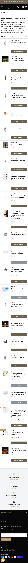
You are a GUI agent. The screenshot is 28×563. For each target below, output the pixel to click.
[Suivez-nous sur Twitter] (5, 550)
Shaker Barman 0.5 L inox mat (18, 129)
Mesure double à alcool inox (18, 160)
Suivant (23, 466)
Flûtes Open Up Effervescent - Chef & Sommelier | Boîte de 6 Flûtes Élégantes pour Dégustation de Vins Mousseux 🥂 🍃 (18, 413)
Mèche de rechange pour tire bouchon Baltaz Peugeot (18, 196)
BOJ (12, 75)
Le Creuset (14, 142)
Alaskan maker (15, 56)
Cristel (13, 355)
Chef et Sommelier (16, 211)
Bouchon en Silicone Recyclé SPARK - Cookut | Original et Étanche (18, 178)
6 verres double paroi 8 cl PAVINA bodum (17, 433)
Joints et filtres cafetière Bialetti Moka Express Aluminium (17, 306)
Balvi (12, 371)
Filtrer (4, 36)
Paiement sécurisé (14, 479)
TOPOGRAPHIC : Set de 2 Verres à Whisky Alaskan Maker (17, 60)
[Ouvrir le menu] (2, 6)
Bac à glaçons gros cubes (17, 288)
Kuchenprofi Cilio (16, 40)
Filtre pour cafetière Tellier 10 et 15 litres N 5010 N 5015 (18, 393)
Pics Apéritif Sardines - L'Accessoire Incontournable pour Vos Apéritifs (18, 375)
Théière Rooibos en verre (17, 357)
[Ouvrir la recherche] (18, 7)
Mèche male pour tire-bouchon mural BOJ (19, 78)
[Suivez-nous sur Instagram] (7, 550)
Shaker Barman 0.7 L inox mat (18, 42)
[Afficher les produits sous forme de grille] (26, 36)
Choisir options (19, 70)
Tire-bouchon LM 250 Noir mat (18, 144)
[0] (25, 7)
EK (11, 111)
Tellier (13, 390)
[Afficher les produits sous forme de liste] (23, 36)
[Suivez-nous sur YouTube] (13, 550)
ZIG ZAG (13, 93)
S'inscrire (6, 539)
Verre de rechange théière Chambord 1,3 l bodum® (17, 252)
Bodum (12, 249)
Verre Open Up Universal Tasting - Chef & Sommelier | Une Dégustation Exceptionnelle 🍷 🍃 (18, 216)
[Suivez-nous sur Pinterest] (10, 550)
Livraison (14, 488)
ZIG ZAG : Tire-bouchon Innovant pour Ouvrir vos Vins (18, 96)
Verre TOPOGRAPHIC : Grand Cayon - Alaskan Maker (18, 451)
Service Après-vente (14, 506)
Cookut (13, 174)
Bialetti (13, 267)
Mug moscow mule (16, 113)
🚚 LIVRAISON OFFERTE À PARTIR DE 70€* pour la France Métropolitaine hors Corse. (14, 2)
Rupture (19, 262)
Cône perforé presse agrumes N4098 (18, 235)
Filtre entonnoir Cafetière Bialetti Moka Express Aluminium (17, 271)
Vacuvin (13, 339)
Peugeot (13, 193)
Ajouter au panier (18, 51)
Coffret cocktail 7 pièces (17, 341)
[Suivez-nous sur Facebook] (2, 550)
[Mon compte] (20, 7)
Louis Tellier (14, 158)
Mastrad (13, 286)
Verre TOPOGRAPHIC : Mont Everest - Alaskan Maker (18, 324)
